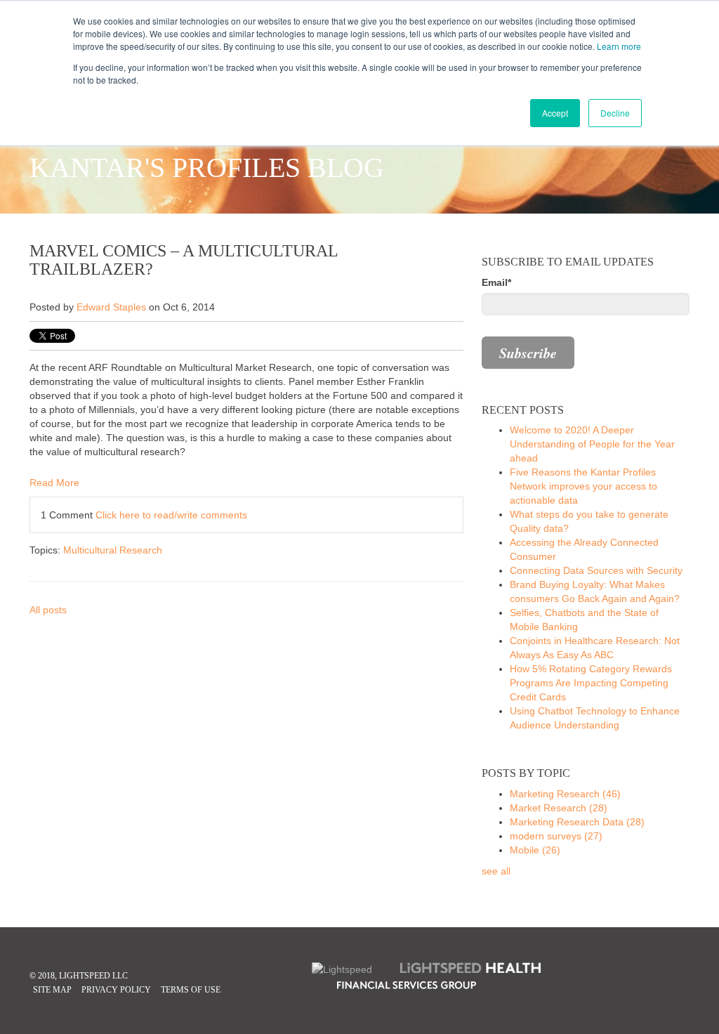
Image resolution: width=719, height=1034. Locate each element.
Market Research (558, 807)
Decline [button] (615, 113)
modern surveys (556, 836)
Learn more (619, 46)
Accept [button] (555, 113)
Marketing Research (565, 793)
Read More (54, 482)
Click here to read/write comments (171, 515)
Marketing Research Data (577, 821)
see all (496, 871)
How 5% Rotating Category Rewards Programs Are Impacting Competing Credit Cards (591, 682)
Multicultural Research (112, 550)
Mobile (535, 850)
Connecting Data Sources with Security (596, 570)
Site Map (52, 990)
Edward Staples (111, 307)
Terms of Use (190, 990)
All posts (48, 609)
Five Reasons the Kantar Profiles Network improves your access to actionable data (583, 486)
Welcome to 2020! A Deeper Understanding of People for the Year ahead (592, 444)
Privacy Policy (116, 990)
